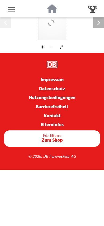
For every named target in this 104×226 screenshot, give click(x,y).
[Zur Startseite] (52, 8)
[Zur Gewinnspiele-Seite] (92, 8)
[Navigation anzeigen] (11, 8)
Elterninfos (52, 124)
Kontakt (52, 115)
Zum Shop (52, 138)
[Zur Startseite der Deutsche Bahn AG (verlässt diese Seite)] (52, 64)
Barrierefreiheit (52, 106)
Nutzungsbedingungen (52, 97)
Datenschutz (52, 88)
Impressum (52, 79)
